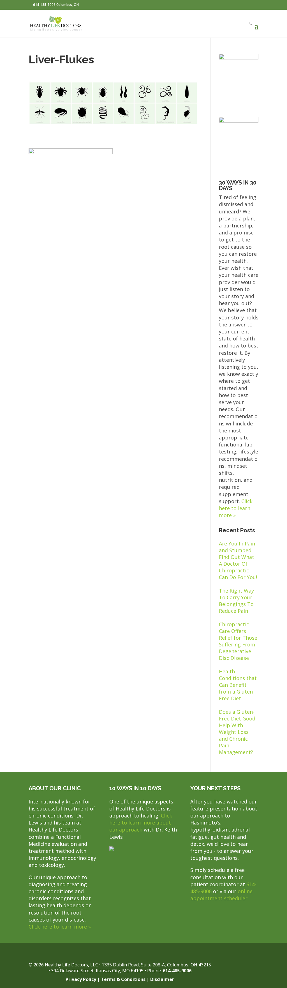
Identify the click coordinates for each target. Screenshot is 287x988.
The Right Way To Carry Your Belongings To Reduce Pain (236, 600)
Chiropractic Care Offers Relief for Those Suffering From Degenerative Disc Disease (238, 641)
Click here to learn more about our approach (140, 822)
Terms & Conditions (123, 979)
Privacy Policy (81, 979)
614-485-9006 (177, 971)
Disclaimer (162, 979)
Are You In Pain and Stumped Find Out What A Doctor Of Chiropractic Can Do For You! (238, 560)
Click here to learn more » (236, 508)
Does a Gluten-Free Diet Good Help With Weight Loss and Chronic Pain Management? (237, 732)
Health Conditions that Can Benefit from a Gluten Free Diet (238, 685)
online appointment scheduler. (221, 895)
